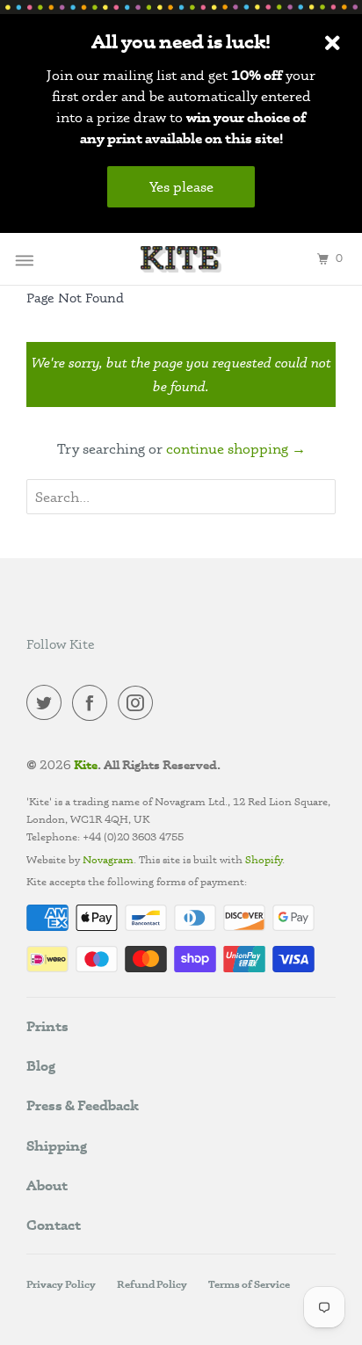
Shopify (262, 859)
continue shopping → (236, 448)
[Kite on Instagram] (139, 706)
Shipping (56, 1145)
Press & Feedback (82, 1105)
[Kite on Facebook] (93, 706)
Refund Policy (152, 1283)
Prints (47, 1026)
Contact (53, 1224)
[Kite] (181, 259)
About (47, 1185)
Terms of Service (249, 1283)
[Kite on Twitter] (47, 706)
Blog (40, 1065)
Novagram (108, 859)
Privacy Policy (61, 1283)
